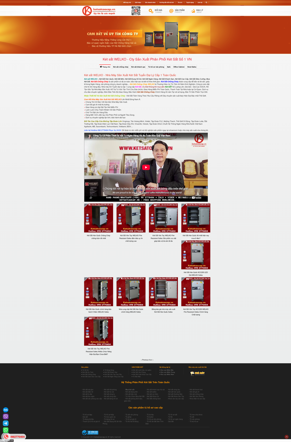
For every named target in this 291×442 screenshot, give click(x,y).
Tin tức (180, 2)
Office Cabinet (178, 67)
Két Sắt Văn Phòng (139, 372)
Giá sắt (85, 417)
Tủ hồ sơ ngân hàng (175, 419)
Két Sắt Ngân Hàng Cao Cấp (114, 376)
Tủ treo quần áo (109, 417)
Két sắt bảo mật (131, 394)
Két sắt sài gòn (88, 389)
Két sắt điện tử (88, 392)
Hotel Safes (191, 67)
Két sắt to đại (87, 394)
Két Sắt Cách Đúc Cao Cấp (91, 376)
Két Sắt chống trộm (154, 398)
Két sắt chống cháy (120, 67)
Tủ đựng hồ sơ (109, 419)
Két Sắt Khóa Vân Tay (176, 396)
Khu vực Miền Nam (167, 374)
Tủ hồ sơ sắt (172, 414)
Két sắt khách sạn (138, 67)
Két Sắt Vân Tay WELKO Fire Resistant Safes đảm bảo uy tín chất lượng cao (131, 238)
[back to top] (287, 437)
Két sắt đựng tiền (131, 392)
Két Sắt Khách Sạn (111, 372)
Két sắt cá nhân (152, 394)
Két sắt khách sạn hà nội (156, 389)
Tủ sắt (192, 417)
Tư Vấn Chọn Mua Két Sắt (134, 396)
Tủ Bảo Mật (136, 376)
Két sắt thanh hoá (196, 389)
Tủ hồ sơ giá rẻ (130, 419)
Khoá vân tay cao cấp (176, 398)
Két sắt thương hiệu (175, 394)
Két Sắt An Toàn (87, 372)
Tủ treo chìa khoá (196, 414)
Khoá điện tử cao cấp (197, 398)
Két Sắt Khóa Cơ (153, 396)
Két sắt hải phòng (110, 389)
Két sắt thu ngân (88, 396)
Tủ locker (150, 417)
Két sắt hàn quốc (174, 392)
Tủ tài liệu (150, 414)
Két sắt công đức (110, 396)
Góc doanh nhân (150, 2)
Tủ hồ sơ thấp (109, 414)
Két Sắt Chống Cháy (89, 374)
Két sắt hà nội (109, 392)
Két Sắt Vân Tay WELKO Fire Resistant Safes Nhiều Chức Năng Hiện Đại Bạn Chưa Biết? (98, 351)
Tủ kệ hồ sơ (194, 421)
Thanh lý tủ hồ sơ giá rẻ (91, 421)
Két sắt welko (151, 392)
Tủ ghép (128, 417)
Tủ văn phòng (195, 419)
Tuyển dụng (190, 2)
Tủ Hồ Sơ (85, 370)
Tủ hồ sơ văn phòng (156, 67)
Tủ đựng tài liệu (88, 419)
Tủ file (170, 417)
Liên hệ (200, 2)
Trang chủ (106, 67)
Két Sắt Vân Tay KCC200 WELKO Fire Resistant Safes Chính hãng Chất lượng (195, 312)
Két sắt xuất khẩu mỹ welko (142, 370)
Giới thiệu (138, 2)
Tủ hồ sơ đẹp (87, 414)
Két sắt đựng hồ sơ (111, 398)
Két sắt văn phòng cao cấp (92, 398)
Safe (169, 67)
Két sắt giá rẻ (194, 392)
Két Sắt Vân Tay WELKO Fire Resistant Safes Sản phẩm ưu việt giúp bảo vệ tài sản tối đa (163, 238)
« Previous (145, 360)
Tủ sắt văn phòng (131, 414)
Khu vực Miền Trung (168, 372)
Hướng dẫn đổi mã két (166, 2)
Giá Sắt (171, 421)
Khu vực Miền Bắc (167, 370)
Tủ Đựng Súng (109, 370)
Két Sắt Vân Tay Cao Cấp (113, 374)
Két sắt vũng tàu (174, 389)
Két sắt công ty (109, 394)
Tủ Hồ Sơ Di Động (131, 421)
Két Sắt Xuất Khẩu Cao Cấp (142, 374)
